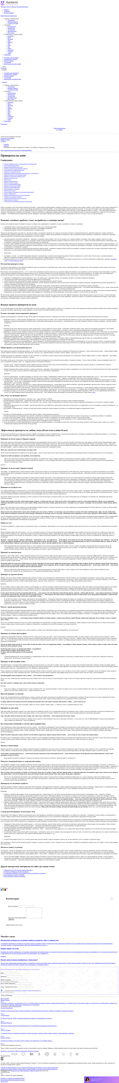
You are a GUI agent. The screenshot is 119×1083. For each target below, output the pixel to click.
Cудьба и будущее (13, 23)
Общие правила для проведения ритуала (14, 170)
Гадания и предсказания (11, 57)
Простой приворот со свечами (11, 189)
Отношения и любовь (10, 59)
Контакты (25, 6)
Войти (3, 16)
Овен (9, 45)
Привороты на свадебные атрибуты (13, 196)
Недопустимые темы (19, 1069)
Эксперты (4, 6)
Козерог (10, 42)
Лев (9, 43)
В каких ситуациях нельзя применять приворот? (16, 168)
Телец (9, 53)
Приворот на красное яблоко (11, 182)
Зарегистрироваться (11, 16)
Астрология (11, 29)
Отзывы (33, 1069)
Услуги (9, 6)
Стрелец (10, 51)
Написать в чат (15, 1070)
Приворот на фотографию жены (12, 187)
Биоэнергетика (12, 31)
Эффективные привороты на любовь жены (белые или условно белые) (21, 173)
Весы (9, 37)
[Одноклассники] (3, 890)
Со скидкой (7, 62)
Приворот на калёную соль (10, 178)
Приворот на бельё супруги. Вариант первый (15, 175)
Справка (3, 141)
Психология (11, 28)
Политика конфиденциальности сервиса (13, 1080)
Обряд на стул (7, 179)
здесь (93, 392)
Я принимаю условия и (23, 990)
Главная (3, 1067)
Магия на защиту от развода (11, 200)
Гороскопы (7, 54)
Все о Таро (11, 33)
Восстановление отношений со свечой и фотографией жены (19, 192)
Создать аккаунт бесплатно (50, 1067)
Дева (9, 40)
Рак (9, 47)
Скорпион (11, 50)
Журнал (13, 6)
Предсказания (5, 150)
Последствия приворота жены (11, 165)
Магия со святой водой (10, 193)
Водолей (10, 39)
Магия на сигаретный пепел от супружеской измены (17, 195)
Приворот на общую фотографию (12, 185)
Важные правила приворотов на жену (13, 167)
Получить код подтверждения (9, 981)
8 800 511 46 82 (5, 140)
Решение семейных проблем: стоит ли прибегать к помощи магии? (20, 164)
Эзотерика (17, 150)
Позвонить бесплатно (7, 992)
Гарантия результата (7, 1069)
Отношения (11, 20)
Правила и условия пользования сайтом (12, 1078)
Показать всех (17, 1006)
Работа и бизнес (9, 61)
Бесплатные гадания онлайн (12, 64)
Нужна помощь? (9, 13)
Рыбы (9, 48)
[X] (5, 890)
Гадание (11, 150)
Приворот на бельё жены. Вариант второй (14, 176)
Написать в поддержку (7, 138)
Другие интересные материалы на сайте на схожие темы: (18, 201)
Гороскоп (19, 6)
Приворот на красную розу (11, 181)
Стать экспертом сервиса (43, 1069)
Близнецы (11, 36)
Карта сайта (4, 1081)
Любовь (29, 150)
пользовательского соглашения (20, 990)
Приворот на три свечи (10, 190)
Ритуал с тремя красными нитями (12, 184)
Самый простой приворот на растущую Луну (15, 198)
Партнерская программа (34, 1067)
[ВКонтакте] (1, 890)
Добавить (11, 919)
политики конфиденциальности (34, 990)
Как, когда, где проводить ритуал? (12, 171)
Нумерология (12, 26)
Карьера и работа (13, 22)
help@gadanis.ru (28, 1051)
